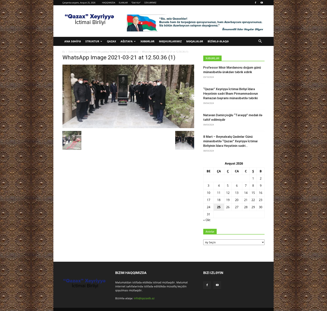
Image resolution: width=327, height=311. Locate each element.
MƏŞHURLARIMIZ (170, 41)
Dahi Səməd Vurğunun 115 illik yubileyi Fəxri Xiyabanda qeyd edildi (103, 51)
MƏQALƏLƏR (194, 41)
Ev (63, 51)
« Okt (206, 220)
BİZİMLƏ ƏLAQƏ (218, 41)
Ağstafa (127, 41)
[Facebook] (255, 2)
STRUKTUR (92, 41)
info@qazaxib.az (144, 298)
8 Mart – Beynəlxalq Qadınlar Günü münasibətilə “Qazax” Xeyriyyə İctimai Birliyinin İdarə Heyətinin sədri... (230, 141)
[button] (260, 41)
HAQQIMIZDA (108, 2)
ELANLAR (123, 2)
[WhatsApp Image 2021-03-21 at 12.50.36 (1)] (128, 127)
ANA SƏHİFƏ (72, 41)
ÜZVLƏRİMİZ (150, 2)
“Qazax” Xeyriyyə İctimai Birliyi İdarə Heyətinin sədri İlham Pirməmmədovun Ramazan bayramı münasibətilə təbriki (230, 93)
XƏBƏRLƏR (147, 41)
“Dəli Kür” (136, 2)
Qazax (111, 41)
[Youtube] (262, 2)
